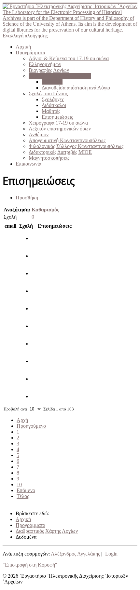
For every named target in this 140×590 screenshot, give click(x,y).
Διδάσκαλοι (54, 105)
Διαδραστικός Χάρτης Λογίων (60, 76)
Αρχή (22, 420)
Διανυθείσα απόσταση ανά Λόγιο (76, 87)
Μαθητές (51, 111)
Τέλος (23, 496)
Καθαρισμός (45, 209)
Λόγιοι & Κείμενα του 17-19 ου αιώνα (69, 58)
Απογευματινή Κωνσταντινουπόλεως (67, 140)
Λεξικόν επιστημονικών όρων (60, 128)
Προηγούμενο (31, 426)
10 (19, 484)
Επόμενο (26, 490)
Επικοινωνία (28, 164)
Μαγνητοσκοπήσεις (49, 158)
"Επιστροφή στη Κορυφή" (30, 565)
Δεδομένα (52, 82)
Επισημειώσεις (57, 117)
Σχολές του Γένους (48, 93)
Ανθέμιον (39, 134)
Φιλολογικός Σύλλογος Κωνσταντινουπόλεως (76, 146)
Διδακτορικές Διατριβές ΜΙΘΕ (60, 152)
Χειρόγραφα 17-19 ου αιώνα (58, 123)
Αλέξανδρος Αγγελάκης (75, 553)
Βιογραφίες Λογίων (49, 70)
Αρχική (23, 46)
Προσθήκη (27, 197)
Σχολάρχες (53, 99)
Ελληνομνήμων (45, 64)
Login (111, 553)
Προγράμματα (30, 52)
